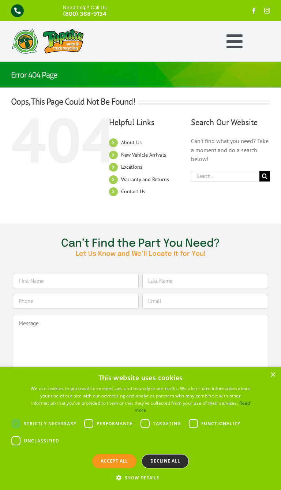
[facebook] (254, 11)
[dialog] (140, 428)
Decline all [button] (165, 461)
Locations (131, 167)
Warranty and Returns (145, 179)
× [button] (273, 375)
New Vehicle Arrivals (143, 155)
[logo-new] (47, 31)
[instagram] (267, 11)
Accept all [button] (114, 461)
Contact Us (133, 191)
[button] (140, 477)
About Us (131, 142)
